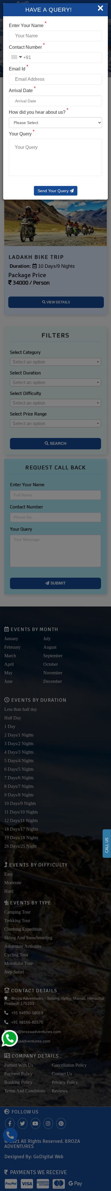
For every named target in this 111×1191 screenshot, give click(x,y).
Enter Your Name (27, 25)
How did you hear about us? (38, 112)
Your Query (21, 133)
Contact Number (27, 47)
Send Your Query (54, 190)
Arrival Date (22, 90)
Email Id (18, 68)
